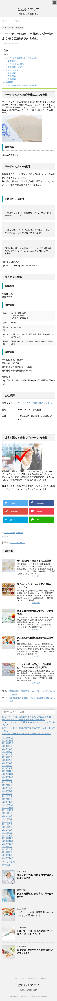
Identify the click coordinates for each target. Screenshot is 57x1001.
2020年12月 (7, 838)
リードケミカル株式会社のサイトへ (35, 403)
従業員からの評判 (16, 67)
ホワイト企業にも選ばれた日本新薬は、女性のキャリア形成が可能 (34, 666)
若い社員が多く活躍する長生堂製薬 (34, 560)
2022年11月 (7, 774)
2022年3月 (7, 796)
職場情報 (13, 79)
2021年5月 (7, 824)
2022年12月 (7, 771)
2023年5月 (7, 757)
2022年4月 (7, 793)
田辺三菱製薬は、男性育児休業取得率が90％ (23, 719)
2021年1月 (7, 835)
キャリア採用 (9, 533)
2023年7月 (7, 752)
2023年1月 (7, 768)
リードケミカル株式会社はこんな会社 (21, 58)
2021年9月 (7, 813)
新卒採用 (19, 533)
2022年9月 (7, 779)
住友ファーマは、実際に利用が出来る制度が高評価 (26, 717)
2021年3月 (7, 830)
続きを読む (36, 576)
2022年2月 (7, 799)
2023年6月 (7, 754)
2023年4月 (7, 760)
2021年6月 (7, 821)
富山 (6, 536)
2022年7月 (7, 785)
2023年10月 (7, 743)
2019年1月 (7, 855)
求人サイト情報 (11, 70)
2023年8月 (7, 749)
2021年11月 (7, 807)
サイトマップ (32, 978)
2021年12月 (7, 805)
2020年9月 (7, 846)
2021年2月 (7, 833)
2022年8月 (7, 782)
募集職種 (13, 73)
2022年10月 (7, 777)
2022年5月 (7, 791)
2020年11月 (7, 841)
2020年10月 (7, 844)
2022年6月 (7, 788)
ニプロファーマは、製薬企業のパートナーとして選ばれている (35, 914)
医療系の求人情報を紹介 (28, 990)
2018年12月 (7, 858)
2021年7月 (7, 819)
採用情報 (13, 76)
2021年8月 (7, 816)
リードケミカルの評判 (14, 64)
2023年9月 (7, 746)
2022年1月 (7, 802)
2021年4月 (7, 827)
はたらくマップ (28, 9)
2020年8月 (7, 849)
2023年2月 (7, 765)
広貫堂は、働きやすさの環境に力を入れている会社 (26, 733)
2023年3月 (7, 763)
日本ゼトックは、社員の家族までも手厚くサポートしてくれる (35, 932)
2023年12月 (7, 738)
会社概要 (9, 82)
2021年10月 (7, 810)
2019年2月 (7, 852)
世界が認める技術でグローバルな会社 (21, 85)
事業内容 (13, 61)
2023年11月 (7, 740)
